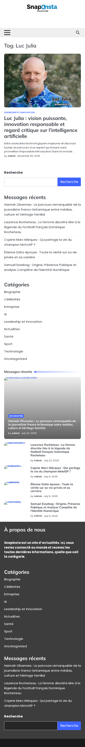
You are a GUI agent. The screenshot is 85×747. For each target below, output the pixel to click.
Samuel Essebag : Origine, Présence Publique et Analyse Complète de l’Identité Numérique (55, 507)
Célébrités (12, 299)
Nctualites (12, 329)
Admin (12, 156)
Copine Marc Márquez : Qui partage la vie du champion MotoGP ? (55, 469)
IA (5, 314)
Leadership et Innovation (19, 112)
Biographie (12, 292)
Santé (8, 336)
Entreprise (11, 307)
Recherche (13, 172)
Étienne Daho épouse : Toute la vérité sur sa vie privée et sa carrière (52, 487)
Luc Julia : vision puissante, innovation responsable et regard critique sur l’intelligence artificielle (40, 127)
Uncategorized (15, 359)
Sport (8, 344)
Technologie (13, 351)
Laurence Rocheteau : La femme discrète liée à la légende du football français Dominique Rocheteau (42, 227)
